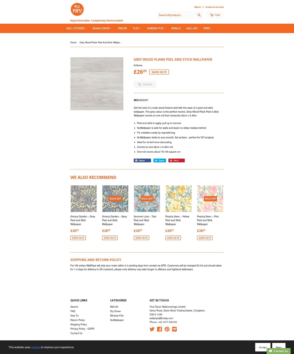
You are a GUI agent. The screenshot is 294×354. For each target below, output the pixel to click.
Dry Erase (115, 311)
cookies (35, 347)
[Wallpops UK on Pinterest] (167, 330)
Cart (217, 15)
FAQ (72, 311)
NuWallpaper (101, 28)
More (207, 28)
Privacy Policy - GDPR (82, 328)
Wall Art (192, 28)
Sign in (197, 7)
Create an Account (214, 7)
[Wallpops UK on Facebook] (159, 330)
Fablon (122, 28)
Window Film (155, 28)
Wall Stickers (75, 28)
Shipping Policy (78, 324)
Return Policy (77, 320)
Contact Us (76, 333)
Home (73, 42)
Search (74, 306)
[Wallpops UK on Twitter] (152, 330)
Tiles (136, 28)
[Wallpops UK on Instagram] (174, 330)
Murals (176, 28)
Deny (279, 347)
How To (74, 315)
